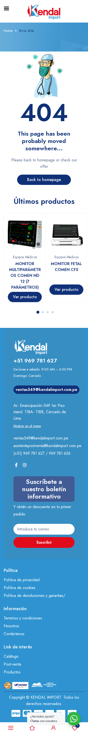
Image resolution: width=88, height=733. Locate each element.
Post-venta (12, 664)
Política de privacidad (22, 580)
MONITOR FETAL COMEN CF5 (66, 266)
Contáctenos (14, 634)
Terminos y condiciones (23, 618)
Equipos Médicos (25, 257)
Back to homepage (44, 179)
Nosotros (11, 626)
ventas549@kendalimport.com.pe (46, 389)
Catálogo (11, 656)
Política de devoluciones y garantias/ (34, 595)
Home (8, 30)
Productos (12, 672)
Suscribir (44, 542)
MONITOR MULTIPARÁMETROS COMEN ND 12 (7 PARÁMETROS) (25, 275)
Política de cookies (19, 588)
